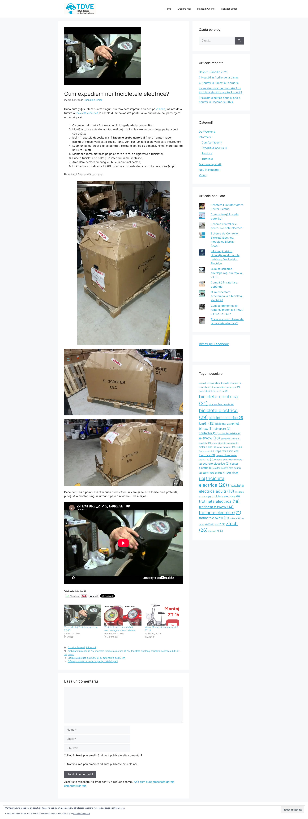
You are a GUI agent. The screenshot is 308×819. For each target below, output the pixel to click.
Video (202, 175)
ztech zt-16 (215, 531)
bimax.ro (222, 428)
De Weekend (207, 131)
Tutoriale (207, 158)
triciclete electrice (226, 496)
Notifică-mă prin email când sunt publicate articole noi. (102, 764)
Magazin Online (206, 8)
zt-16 (220, 524)
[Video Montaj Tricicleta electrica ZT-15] (82, 615)
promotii (208, 451)
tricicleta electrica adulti (163, 651)
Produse (207, 153)
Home (168, 8)
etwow (226, 438)
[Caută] (239, 41)
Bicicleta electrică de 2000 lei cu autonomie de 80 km (96, 657)
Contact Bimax (229, 8)
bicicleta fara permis (221, 404)
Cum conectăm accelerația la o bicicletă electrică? (226, 296)
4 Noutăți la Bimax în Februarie (219, 83)
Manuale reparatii (210, 164)
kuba (236, 439)
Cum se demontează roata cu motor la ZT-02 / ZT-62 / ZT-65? (227, 309)
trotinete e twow (214, 518)
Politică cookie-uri (81, 813)
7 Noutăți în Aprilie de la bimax (219, 77)
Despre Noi (184, 8)
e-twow (209, 438)
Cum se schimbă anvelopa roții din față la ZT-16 (226, 273)
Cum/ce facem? (76, 647)
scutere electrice (216, 463)
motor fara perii (226, 447)
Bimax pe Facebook (214, 344)
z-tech (235, 518)
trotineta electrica (219, 501)
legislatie (205, 443)
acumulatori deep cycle (227, 387)
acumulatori (206, 387)
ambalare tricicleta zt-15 (81, 651)
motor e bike (207, 447)
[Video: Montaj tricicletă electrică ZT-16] (163, 615)
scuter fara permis (214, 472)
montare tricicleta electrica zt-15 (112, 651)
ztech (71, 654)
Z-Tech (160, 109)
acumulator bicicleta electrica (226, 383)
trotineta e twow (216, 507)
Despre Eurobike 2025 (213, 72)
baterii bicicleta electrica (213, 391)
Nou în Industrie (209, 169)
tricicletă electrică (87, 113)
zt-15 (209, 524)
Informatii (91, 647)
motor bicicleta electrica (225, 443)
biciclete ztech (227, 423)
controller (209, 433)
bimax (206, 428)
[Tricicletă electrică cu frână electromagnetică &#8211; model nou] (122, 615)
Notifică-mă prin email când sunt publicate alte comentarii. (105, 755)
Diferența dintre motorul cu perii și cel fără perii (93, 661)
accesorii (204, 383)
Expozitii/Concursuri (214, 148)
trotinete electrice (220, 512)
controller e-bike (229, 433)
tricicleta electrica (140, 651)
